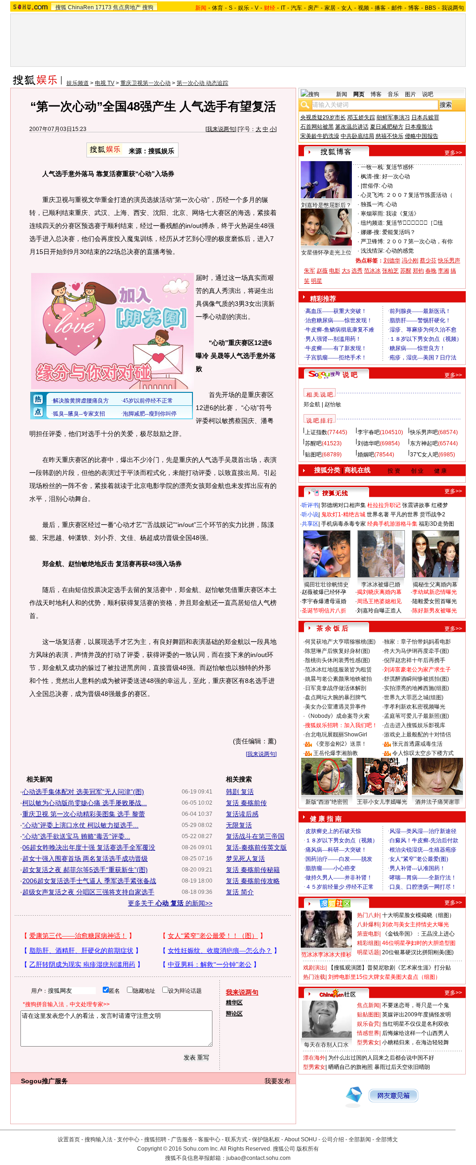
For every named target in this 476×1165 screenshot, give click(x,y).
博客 (413, 8)
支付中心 (128, 1139)
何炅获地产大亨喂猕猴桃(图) (340, 641)
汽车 (296, 8)
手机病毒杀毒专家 (343, 524)
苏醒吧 (313, 443)
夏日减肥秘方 (386, 127)
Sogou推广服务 (44, 1081)
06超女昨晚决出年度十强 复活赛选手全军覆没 (88, 847)
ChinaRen (81, 7)
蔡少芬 (428, 260)
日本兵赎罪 (425, 117)
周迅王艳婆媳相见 (379, 601)
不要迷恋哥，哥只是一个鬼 (415, 1005)
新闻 (341, 94)
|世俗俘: (370, 185)
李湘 (443, 270)
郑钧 (418, 270)
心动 (387, 185)
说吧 (427, 94)
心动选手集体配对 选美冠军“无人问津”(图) (83, 791)
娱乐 (243, 8)
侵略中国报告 (421, 136)
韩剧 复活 (240, 791)
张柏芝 (390, 270)
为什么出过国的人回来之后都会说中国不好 (381, 1057)
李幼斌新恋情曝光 (434, 592)
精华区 (234, 1002)
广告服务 (182, 1139)
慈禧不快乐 (389, 136)
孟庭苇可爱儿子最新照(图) (416, 716)
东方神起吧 (424, 443)
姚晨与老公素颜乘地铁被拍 (338, 679)
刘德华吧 (368, 443)
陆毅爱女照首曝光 (434, 601)
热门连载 (314, 977)
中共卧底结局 (357, 136)
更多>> (453, 153)
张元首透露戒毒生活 (417, 744)
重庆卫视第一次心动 (145, 83)
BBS (430, 8)
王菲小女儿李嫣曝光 (382, 802)
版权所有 (308, 1148)
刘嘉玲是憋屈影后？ (326, 205)
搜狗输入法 (98, 1139)
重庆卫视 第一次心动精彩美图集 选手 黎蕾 (83, 814)
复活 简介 (240, 892)
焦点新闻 (368, 1005)
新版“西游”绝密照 (326, 802)
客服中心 (209, 1139)
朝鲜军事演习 (393, 117)
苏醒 (405, 270)
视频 (363, 8)
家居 (330, 8)
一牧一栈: (372, 167)
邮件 (397, 8)
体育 (217, 8)
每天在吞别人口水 (326, 1044)
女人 (346, 8)
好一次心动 (396, 176)
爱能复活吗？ (399, 232)
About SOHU (300, 1139)
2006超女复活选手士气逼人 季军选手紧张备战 (89, 881)
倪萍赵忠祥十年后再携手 (414, 660)
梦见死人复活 (245, 858)
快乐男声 (449, 260)
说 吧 (350, 374)
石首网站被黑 (317, 127)
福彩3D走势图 (436, 524)
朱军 (309, 270)
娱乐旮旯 (368, 1024)
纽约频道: (372, 223)
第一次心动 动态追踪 (202, 83)
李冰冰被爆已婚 (380, 584)
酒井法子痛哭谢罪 (437, 802)
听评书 (310, 505)
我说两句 (453, 8)
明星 (316, 281)
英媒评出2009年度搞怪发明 (416, 1014)
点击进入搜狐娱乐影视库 (414, 725)
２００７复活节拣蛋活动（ (419, 195)
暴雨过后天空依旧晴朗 (402, 1067)
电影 (334, 270)
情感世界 (368, 1033)
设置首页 (69, 1139)
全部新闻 (360, 1139)
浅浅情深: (372, 250)
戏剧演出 (314, 967)
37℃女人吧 (424, 454)
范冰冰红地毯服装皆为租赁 (338, 669)
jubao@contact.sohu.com (258, 1158)
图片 (410, 94)
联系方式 (236, 1139)
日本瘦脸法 (419, 127)
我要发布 (277, 1081)
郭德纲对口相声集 (343, 505)
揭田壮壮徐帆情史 (326, 584)
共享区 (310, 524)
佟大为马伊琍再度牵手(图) (416, 651)
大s (346, 270)
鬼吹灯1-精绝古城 (343, 514)
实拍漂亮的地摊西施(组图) (416, 688)
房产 (313, 8)
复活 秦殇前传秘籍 (253, 869)
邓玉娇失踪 (361, 117)
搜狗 (147, 7)
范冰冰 (372, 270)
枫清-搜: (371, 176)
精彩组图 (368, 943)
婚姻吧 (365, 454)
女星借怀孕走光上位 (326, 252)
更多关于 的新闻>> (170, 903)
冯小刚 (410, 260)
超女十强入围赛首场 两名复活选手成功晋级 (85, 858)
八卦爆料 (368, 924)
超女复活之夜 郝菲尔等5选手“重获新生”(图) (85, 869)
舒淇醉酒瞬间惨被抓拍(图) (416, 679)
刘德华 (391, 260)
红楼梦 (439, 505)
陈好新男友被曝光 (434, 610)
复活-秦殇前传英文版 (256, 847)
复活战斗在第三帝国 (255, 836)
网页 (358, 94)
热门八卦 (368, 915)
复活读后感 (242, 814)
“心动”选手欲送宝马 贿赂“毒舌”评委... (76, 836)
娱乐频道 (77, 83)
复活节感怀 (400, 167)
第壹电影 (368, 934)
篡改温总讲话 (352, 127)
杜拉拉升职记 (384, 505)
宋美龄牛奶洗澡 (319, 136)
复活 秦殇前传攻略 (253, 881)
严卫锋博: (372, 241)
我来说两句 (221, 129)
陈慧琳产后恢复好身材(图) (337, 651)
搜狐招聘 (155, 1139)
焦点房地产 (127, 7)
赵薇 (322, 270)
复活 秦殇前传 (246, 803)
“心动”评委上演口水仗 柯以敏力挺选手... (80, 825)
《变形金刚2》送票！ (340, 744)
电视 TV (104, 83)
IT (283, 8)
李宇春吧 (368, 432)
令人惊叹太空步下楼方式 (423, 753)
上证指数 (316, 432)
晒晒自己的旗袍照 (350, 1067)
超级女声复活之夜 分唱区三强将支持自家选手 (88, 892)
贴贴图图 (368, 1014)
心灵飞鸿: (372, 195)
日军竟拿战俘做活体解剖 (335, 688)
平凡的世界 (404, 514)
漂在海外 (314, 1057)
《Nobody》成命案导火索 (337, 716)
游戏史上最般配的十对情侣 (417, 734)
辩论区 (234, 1013)
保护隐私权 (266, 1139)
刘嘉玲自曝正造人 (379, 610)
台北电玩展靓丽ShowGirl (336, 734)
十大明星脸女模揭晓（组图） (418, 915)
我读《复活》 (402, 213)
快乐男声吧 (424, 432)
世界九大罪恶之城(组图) (413, 697)
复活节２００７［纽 (414, 223)
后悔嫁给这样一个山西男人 (415, 1033)
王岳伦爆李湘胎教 (335, 753)
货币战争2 (432, 514)
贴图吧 (313, 454)
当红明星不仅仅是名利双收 (415, 1024)
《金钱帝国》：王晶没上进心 (418, 934)
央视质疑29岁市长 (323, 117)
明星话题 (368, 952)
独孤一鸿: (372, 204)
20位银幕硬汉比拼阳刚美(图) (418, 952)
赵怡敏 (332, 404)
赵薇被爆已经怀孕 (324, 592)
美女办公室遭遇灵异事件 (335, 706)
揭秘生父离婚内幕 (435, 584)
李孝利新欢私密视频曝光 (414, 706)
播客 (380, 8)
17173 (103, 7)
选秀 (357, 270)
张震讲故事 (416, 505)
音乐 (393, 94)
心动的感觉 (400, 250)
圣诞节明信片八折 (324, 610)
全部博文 (387, 1139)
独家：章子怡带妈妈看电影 (417, 641)
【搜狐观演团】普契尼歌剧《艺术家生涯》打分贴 (389, 967)
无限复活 (239, 825)
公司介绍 (333, 1139)
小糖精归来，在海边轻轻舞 (415, 1042)
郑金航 (312, 404)
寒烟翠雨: (372, 213)
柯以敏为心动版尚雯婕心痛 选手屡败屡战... (84, 803)
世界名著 (378, 514)
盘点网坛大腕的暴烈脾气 (335, 697)
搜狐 (60, 7)
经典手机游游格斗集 (392, 524)
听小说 (310, 514)
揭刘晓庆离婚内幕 (379, 592)
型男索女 (368, 1042)
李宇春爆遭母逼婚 (324, 601)
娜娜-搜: (371, 232)
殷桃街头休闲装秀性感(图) (337, 660)
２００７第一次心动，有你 (419, 241)
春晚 (430, 270)
